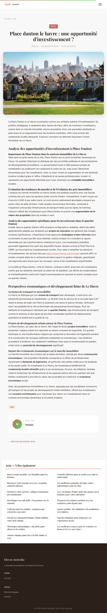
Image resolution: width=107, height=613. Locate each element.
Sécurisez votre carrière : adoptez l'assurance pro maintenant (27, 493)
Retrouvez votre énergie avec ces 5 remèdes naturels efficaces (27, 484)
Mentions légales (11, 592)
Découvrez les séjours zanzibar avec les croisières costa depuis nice (75, 501)
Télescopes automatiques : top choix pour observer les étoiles (26, 528)
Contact (7, 597)
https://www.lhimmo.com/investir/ (63, 253)
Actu (14, 19)
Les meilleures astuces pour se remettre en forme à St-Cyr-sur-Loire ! (77, 528)
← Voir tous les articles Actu (21, 441)
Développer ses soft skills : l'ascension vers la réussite (28, 501)
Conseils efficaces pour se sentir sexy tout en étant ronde (77, 475)
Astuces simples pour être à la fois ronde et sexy (26, 536)
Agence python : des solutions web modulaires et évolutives (78, 510)
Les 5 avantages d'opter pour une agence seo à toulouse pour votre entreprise (78, 493)
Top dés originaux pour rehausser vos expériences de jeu (74, 519)
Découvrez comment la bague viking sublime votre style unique (27, 519)
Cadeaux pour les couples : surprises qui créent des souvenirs (25, 510)
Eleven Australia (14, 559)
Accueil (7, 19)
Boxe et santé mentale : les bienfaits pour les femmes (27, 475)
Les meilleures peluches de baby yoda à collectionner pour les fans (75, 484)
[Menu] (100, 4)
